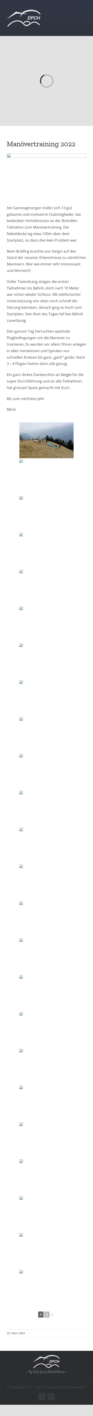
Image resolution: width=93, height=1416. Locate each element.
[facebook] (41, 1396)
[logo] (24, 10)
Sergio (66, 374)
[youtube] (51, 1396)
